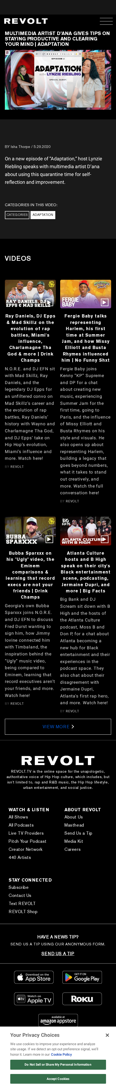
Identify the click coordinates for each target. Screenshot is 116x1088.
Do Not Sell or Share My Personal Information (58, 1064)
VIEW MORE (56, 727)
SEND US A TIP (58, 953)
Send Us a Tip (78, 833)
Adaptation (43, 215)
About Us (73, 817)
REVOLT (17, 467)
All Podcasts (21, 825)
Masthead (74, 825)
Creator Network (26, 849)
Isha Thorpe (20, 146)
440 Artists (20, 857)
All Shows (18, 817)
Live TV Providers (26, 833)
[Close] (107, 1035)
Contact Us (20, 895)
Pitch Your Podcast (28, 841)
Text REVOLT (22, 903)
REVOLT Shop (23, 911)
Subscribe (19, 887)
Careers (72, 849)
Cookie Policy (61, 1054)
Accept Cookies (58, 1079)
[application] (58, 80)
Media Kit (73, 841)
